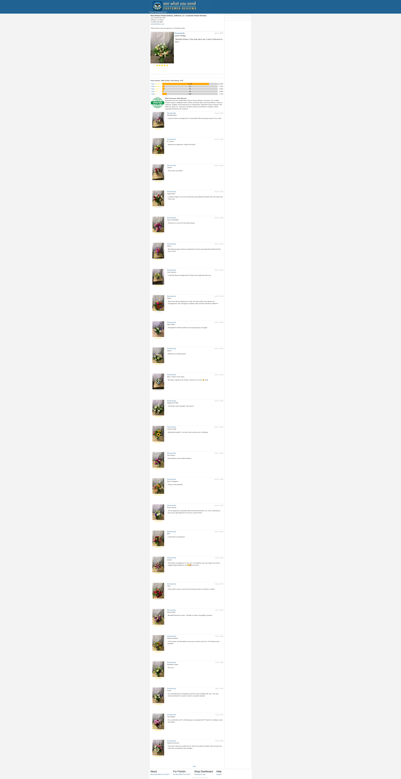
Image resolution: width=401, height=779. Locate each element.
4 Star (156, 86)
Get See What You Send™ (182, 774)
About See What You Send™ (159, 774)
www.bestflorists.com (157, 24)
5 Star (156, 84)
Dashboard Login (200, 774)
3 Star (156, 89)
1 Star (156, 94)
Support (219, 774)
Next (194, 766)
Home (152, 12)
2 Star (156, 91)
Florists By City (161, 12)
